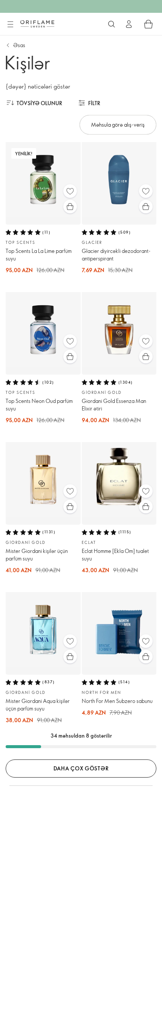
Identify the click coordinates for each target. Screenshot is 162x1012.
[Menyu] (10, 24)
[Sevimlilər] (70, 191)
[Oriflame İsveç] (37, 23)
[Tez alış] (70, 206)
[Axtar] (111, 24)
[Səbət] (148, 24)
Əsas (19, 45)
